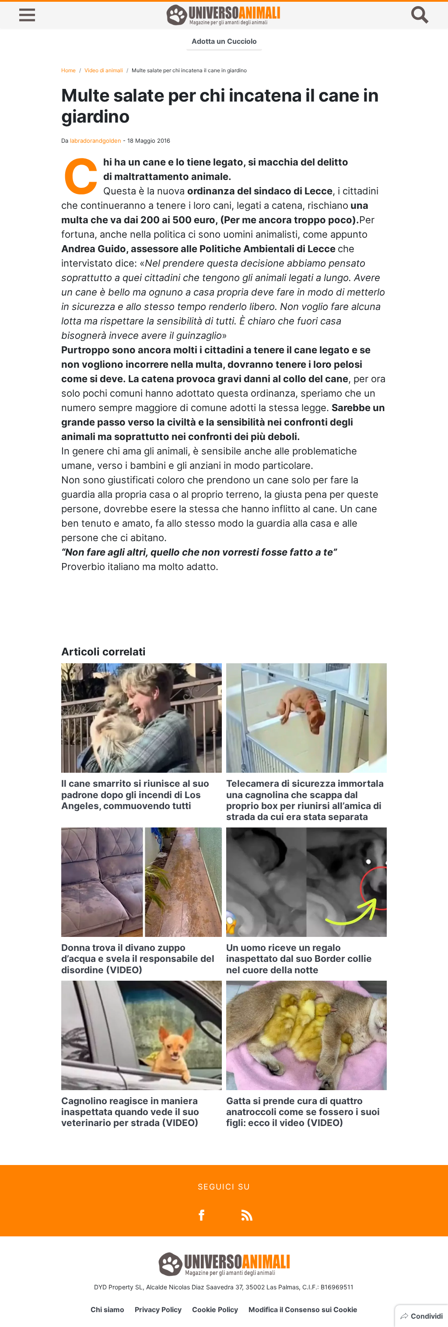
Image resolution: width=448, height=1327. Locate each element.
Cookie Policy (215, 1309)
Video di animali (103, 70)
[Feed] (247, 1214)
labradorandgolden (95, 140)
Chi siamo (107, 1309)
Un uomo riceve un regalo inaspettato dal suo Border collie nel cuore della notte (299, 958)
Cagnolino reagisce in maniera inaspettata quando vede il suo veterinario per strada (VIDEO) (130, 1111)
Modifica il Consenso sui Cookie (302, 1309)
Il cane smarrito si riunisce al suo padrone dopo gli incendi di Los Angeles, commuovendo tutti (135, 794)
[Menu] (27, 15)
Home (68, 70)
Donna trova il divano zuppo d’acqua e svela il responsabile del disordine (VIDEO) (137, 958)
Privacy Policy (158, 1309)
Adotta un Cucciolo (224, 41)
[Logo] (223, 14)
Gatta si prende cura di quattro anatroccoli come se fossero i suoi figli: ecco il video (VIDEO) (303, 1111)
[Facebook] (201, 1214)
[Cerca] (420, 15)
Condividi (427, 1316)
